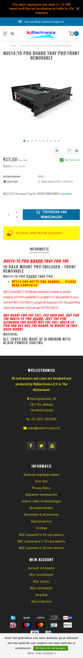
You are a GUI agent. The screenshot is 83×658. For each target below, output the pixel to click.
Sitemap (41, 528)
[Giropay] (67, 617)
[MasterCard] (40, 625)
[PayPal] (67, 625)
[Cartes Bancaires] (54, 617)
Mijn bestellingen (42, 575)
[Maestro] (26, 625)
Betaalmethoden (41, 508)
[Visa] (34, 632)
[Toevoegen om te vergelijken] (76, 150)
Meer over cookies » (42, 653)
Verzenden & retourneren (41, 514)
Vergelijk (41, 595)
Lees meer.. (66, 194)
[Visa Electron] (48, 632)
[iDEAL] (13, 625)
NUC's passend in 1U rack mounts (41, 535)
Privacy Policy (41, 488)
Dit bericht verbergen (51, 648)
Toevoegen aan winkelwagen (54, 214)
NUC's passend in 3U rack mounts (41, 548)
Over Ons (41, 481)
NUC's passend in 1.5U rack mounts (41, 541)
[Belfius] (40, 617)
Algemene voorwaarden (41, 494)
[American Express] (13, 617)
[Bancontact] (54, 625)
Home (13, 45)
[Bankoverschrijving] (26, 617)
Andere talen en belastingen (41, 501)
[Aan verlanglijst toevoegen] (69, 150)
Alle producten (41, 601)
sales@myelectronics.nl (44, 428)
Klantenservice (41, 521)
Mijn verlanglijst (41, 588)
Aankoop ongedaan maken (41, 475)
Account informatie (41, 568)
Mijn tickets (41, 581)
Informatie (39, 249)
